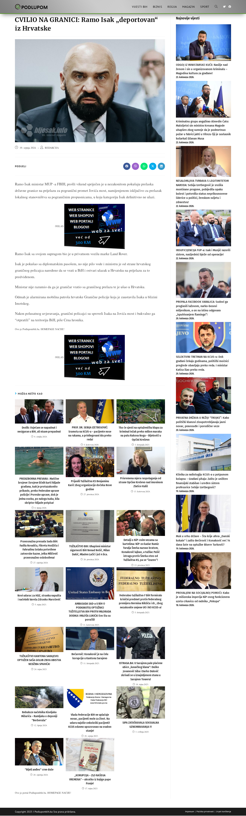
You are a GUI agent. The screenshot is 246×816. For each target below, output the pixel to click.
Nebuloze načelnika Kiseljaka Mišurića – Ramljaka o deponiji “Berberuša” (39, 716)
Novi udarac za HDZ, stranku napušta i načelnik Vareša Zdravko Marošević (39, 597)
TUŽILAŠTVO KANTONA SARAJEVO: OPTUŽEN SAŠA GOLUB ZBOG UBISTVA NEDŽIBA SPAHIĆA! (39, 660)
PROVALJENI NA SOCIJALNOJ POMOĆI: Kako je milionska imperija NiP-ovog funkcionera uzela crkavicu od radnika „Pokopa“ (203, 597)
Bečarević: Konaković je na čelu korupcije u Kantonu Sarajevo (89, 656)
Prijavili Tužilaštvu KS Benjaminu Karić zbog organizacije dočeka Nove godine (90, 485)
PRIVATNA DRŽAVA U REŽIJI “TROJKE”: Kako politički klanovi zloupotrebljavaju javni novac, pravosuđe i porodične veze (202, 422)
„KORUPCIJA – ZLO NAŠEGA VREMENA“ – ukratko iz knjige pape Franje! (90, 779)
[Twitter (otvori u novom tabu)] (224, 6)
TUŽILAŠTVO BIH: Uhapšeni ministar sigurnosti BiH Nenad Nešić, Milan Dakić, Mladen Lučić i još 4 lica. (90, 550)
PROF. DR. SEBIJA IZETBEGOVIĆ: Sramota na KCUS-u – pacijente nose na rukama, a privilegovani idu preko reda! (89, 433)
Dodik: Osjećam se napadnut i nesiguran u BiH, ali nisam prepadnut (39, 429)
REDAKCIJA (52, 147)
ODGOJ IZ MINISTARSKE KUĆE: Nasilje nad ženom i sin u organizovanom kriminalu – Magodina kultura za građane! (202, 69)
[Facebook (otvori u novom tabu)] (229, 6)
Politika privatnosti (205, 811)
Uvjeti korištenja (223, 811)
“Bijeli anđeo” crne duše (39, 769)
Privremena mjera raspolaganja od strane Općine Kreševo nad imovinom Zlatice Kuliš (141, 482)
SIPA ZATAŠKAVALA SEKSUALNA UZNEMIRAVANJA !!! (140, 724)
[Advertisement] (203, 636)
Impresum (189, 811)
